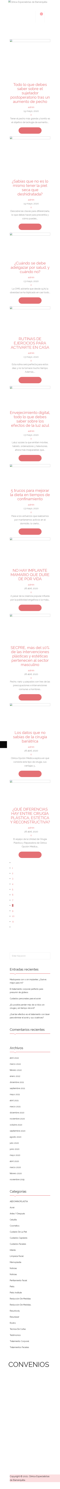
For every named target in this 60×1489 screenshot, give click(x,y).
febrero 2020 (16, 1173)
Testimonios (15, 1335)
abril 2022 (14, 1058)
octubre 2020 (16, 1125)
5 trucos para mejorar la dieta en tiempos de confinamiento (30, 494)
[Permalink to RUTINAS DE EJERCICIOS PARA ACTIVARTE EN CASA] (30, 319)
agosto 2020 (15, 1137)
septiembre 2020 (17, 1131)
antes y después (17, 1213)
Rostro (13, 1323)
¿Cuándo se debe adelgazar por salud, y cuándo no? (30, 267)
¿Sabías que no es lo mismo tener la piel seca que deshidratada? (30, 187)
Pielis (12, 1286)
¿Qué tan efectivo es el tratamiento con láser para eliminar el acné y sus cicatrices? (30, 1016)
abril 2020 (14, 1161)
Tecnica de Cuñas (18, 1329)
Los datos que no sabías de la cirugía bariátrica (30, 736)
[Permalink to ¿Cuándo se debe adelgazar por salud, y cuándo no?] (30, 245)
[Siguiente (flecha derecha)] (3, 744)
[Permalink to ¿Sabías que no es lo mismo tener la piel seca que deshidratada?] (30, 156)
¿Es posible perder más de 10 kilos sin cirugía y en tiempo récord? (27, 1006)
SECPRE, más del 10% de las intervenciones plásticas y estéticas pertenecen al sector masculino (30, 656)
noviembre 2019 (17, 1179)
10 (13, 916)
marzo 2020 (15, 1167)
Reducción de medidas (20, 1299)
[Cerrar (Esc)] (24, 1485)
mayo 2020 (15, 1155)
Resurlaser (14, 1317)
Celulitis (13, 1220)
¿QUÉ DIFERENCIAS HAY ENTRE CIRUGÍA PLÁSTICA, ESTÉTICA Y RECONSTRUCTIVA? (30, 815)
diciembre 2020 (17, 1113)
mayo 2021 (15, 1094)
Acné (12, 1207)
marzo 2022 (15, 1064)
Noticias (13, 1268)
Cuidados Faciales (18, 1244)
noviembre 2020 (17, 1119)
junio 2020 (14, 1149)
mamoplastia (15, 1262)
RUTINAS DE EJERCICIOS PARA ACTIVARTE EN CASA (30, 343)
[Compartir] (17, 1485)
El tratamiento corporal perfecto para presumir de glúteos (26, 990)
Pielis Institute (16, 1292)
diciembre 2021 (17, 1082)
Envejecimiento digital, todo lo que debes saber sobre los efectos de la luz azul (30, 419)
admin (31, 107)
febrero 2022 (16, 1070)
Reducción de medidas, (20, 1305)
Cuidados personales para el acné (25, 998)
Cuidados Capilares (18, 1238)
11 (13, 921)
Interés (13, 1250)
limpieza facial (17, 1256)
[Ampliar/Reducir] (3, 1485)
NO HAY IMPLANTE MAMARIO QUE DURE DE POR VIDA (30, 574)
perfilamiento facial (18, 1280)
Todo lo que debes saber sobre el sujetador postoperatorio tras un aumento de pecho (30, 93)
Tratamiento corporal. (19, 1341)
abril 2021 (14, 1100)
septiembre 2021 (17, 1088)
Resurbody (15, 1311)
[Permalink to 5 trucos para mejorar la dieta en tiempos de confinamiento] (30, 474)
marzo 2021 (15, 1106)
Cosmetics (14, 1226)
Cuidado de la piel (18, 1232)
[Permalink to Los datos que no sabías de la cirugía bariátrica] (30, 715)
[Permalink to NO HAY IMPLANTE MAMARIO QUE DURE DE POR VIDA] (30, 551)
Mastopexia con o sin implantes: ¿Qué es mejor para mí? (28, 981)
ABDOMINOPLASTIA (19, 1201)
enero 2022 (15, 1076)
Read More (29, 130)
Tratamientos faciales (19, 1347)
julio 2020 (14, 1143)
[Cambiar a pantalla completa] (10, 1485)
